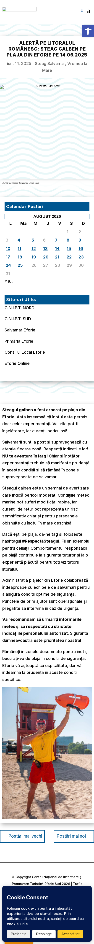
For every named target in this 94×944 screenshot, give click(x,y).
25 (20, 265)
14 (57, 248)
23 (81, 257)
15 (69, 248)
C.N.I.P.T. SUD (18, 318)
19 (33, 257)
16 (80, 248)
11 (19, 248)
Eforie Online (17, 363)
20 (45, 257)
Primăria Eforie (19, 341)
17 (8, 257)
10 (8, 248)
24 (8, 265)
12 (33, 248)
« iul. (9, 281)
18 (20, 257)
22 (69, 257)
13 (45, 248)
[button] (88, 31)
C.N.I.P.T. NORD (19, 307)
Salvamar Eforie (20, 330)
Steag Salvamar (50, 63)
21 (57, 257)
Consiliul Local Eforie (25, 352)
